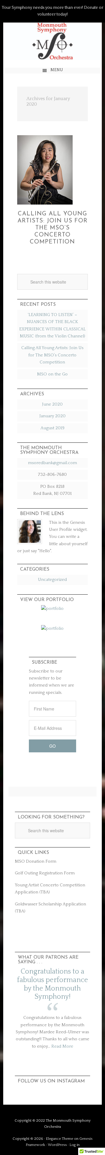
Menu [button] (56, 70)
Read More (62, 1046)
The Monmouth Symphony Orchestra (52, 42)
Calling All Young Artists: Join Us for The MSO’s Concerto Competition (53, 228)
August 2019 (52, 427)
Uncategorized (52, 579)
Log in (74, 1145)
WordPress (57, 1145)
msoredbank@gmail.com (52, 462)
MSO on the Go (52, 374)
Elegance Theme (59, 1139)
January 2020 (52, 415)
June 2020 (52, 404)
